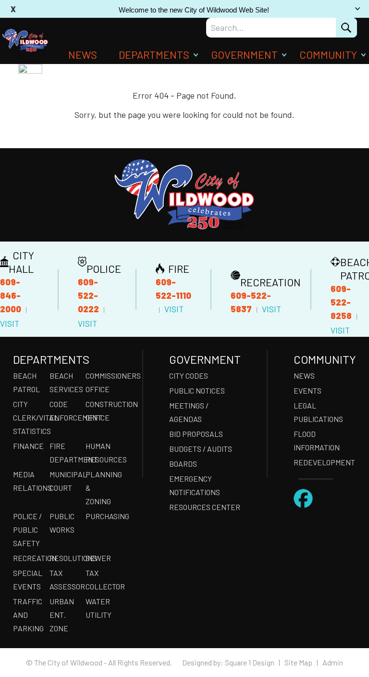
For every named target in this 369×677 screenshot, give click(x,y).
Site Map (298, 662)
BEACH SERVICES (64, 382)
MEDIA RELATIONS (28, 481)
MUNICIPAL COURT (64, 481)
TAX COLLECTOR (101, 579)
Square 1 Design (249, 662)
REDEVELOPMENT (324, 462)
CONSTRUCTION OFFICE (101, 410)
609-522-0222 (88, 295)
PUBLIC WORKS (61, 522)
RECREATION (28, 557)
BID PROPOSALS (196, 433)
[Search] (346, 28)
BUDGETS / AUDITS (200, 448)
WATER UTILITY (98, 608)
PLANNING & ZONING (101, 488)
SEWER (98, 557)
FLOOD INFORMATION (317, 440)
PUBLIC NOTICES (197, 390)
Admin (332, 662)
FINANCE (28, 445)
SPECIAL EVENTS (27, 579)
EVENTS (307, 390)
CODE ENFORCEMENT (64, 410)
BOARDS (183, 463)
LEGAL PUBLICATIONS (318, 412)
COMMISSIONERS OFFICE (101, 382)
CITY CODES (188, 375)
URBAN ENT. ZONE (61, 615)
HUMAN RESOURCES (101, 452)
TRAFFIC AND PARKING (28, 615)
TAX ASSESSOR (64, 579)
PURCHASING (101, 516)
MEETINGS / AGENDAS (189, 412)
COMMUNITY (328, 54)
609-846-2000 (10, 295)
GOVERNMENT (244, 54)
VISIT (9, 323)
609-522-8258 (341, 302)
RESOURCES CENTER (204, 506)
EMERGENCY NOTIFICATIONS (194, 485)
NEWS (82, 54)
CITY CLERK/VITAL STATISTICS (28, 417)
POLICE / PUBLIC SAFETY (27, 529)
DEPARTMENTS (154, 54)
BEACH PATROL (26, 382)
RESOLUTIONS (64, 557)
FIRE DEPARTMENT (64, 452)
